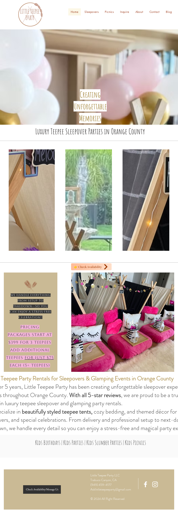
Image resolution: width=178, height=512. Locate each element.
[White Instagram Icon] (155, 484)
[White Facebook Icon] (145, 484)
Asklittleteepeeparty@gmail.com (110, 489)
